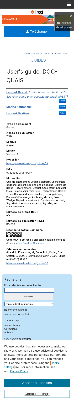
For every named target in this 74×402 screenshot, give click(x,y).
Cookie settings (37, 394)
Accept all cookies (37, 383)
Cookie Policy (19, 371)
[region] (37, 371)
